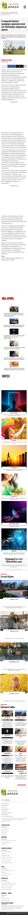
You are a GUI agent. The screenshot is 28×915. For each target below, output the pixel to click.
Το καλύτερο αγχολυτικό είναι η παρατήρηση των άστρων (7, 777)
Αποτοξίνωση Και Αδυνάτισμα (8, 840)
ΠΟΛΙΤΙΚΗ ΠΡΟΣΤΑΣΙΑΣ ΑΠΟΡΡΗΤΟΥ (14, 569)
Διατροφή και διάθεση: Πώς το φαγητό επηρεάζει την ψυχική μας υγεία (14, 498)
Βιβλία (20, 753)
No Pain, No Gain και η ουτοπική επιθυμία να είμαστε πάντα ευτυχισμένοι (14, 348)
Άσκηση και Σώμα (5, 14)
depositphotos (5, 803)
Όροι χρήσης (4, 811)
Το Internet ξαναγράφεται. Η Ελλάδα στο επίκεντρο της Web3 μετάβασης (14, 526)
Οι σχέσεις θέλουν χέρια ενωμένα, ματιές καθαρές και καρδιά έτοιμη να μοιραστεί (14, 368)
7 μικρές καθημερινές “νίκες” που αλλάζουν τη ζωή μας (14, 442)
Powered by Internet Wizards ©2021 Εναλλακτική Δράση (16, 913)
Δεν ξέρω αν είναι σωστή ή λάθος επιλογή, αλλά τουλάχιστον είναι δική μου (14, 415)
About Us (3, 807)
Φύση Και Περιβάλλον (6, 889)
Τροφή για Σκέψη (5, 900)
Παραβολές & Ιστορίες (6, 857)
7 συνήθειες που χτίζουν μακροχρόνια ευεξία (14, 701)
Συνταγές (3, 844)
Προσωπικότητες (5, 898)
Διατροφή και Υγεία (6, 842)
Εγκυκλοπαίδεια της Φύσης (8, 884)
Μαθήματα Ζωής (5, 855)
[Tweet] (20, 66)
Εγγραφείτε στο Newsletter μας (13, 560)
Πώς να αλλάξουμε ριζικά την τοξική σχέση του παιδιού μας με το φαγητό (14, 669)
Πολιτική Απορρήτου (6, 812)
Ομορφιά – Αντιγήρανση (7, 885)
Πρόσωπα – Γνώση (6, 893)
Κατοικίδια (4, 853)
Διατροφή (4, 837)
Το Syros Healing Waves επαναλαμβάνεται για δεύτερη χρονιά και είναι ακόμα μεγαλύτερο (20, 777)
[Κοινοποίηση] (11, 66)
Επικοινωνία (4, 814)
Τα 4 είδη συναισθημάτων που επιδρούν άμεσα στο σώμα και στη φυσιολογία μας (14, 358)
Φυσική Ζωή (4, 878)
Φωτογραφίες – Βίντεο (6, 862)
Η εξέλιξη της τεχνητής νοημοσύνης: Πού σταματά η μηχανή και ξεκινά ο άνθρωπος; (14, 553)
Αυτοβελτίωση (18, 735)
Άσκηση (7, 13)
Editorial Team (4, 62)
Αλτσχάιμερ (3, 13)
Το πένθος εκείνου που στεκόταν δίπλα (14, 638)
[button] (25, 7)
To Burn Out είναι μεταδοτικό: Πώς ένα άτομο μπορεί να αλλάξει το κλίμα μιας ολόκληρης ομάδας (13, 315)
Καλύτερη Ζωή (7, 718)
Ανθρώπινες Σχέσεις (6, 852)
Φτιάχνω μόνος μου (6, 887)
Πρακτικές (3, 834)
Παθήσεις (3, 872)
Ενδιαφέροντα (7, 753)
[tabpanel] (14, 337)
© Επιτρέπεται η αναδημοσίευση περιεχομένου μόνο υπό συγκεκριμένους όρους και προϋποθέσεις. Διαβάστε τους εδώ (13, 820)
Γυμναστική (11, 13)
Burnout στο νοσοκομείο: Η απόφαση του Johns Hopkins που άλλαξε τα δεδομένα (14, 325)
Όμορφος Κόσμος (6, 848)
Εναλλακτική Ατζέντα (7, 903)
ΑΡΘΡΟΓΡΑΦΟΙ (4, 805)
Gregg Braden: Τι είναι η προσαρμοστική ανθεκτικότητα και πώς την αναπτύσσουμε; (14, 337)
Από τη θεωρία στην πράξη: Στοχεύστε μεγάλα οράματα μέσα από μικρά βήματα (14, 470)
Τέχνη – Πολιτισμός (6, 861)
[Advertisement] (14, 117)
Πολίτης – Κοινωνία (6, 859)
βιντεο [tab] (6, 376)
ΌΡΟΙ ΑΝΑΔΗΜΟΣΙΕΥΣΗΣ (7, 816)
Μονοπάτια (4, 832)
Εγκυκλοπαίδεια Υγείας (14, 662)
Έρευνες (16, 13)
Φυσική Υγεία (4, 875)
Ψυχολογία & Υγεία (14, 599)
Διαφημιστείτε (4, 809)
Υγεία (2, 867)
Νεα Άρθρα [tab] (8, 299)
